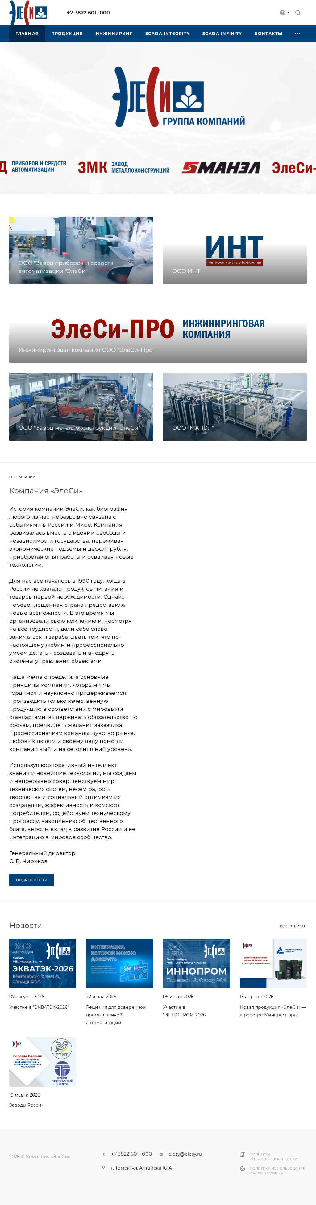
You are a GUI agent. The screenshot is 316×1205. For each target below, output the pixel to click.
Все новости (293, 926)
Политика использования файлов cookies (278, 1170)
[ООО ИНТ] (235, 250)
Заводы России (26, 1105)
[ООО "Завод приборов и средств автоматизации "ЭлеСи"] (81, 250)
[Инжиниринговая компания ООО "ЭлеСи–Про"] (158, 328)
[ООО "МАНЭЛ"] (235, 407)
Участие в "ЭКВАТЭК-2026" (39, 1007)
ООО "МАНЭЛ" (193, 428)
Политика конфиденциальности (273, 1156)
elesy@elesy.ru (185, 1154)
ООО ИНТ (186, 271)
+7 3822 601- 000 (88, 13)
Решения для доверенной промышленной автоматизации (116, 1014)
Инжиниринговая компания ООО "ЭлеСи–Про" (87, 350)
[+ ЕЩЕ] (298, 33)
